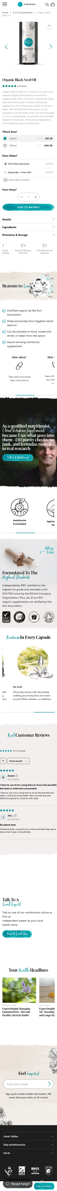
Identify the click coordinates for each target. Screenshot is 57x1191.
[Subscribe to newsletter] (49, 1084)
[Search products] (47, 4)
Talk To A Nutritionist (18, 458)
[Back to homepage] (26, 4)
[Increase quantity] (35, 197)
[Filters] (3, 761)
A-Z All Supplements (23, 12)
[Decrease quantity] (21, 197)
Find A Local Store (17, 934)
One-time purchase (18, 163)
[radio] (5, 164)
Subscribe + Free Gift (20, 172)
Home (5, 12)
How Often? (9, 156)
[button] (53, 4)
